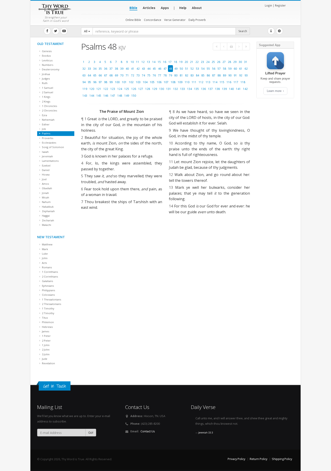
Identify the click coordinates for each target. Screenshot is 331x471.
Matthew (46, 244)
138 (217, 89)
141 (238, 89)
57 (219, 68)
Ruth (44, 83)
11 (137, 62)
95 (89, 82)
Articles (149, 8)
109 (180, 82)
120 (91, 89)
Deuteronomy (50, 69)
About (197, 8)
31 (245, 62)
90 (229, 75)
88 (219, 75)
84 (197, 75)
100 (117, 82)
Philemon (47, 322)
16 (164, 62)
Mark (44, 249)
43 (143, 68)
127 (140, 89)
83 (192, 75)
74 (143, 75)
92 (240, 75)
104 (145, 82)
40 (127, 68)
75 (148, 75)
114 (215, 82)
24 (207, 62)
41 (132, 68)
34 (94, 68)
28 (229, 62)
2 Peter (46, 340)
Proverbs (47, 138)
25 (213, 62)
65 (94, 75)
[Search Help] (271, 31)
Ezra (44, 115)
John (44, 258)
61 (240, 68)
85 (202, 75)
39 (121, 68)
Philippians (48, 290)
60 (235, 68)
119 (84, 89)
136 (203, 89)
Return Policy (258, 459)
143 (84, 95)
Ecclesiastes (48, 142)
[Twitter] (55, 31)
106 (159, 82)
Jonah (45, 193)
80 (175, 75)
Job (43, 129)
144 (91, 95)
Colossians (48, 294)
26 (218, 62)
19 (180, 62)
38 (116, 68)
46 (159, 68)
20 (186, 62)
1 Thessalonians (51, 299)
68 (111, 75)
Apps (165, 8)
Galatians (47, 281)
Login (268, 5)
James (45, 331)
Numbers (47, 65)
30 (240, 62)
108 (173, 82)
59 (229, 68)
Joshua (45, 74)
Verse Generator (175, 20)
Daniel (45, 170)
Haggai (45, 215)
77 (159, 75)
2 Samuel (47, 92)
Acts (44, 262)
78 (165, 75)
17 (170, 62)
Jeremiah (47, 156)
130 (161, 89)
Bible (133, 8)
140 (231, 89)
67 (105, 75)
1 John (45, 345)
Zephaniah (48, 211)
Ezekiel (45, 165)
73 (138, 75)
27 (224, 62)
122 (105, 89)
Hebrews (47, 327)
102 (131, 82)
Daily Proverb (197, 20)
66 (100, 75)
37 (111, 68)
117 (236, 82)
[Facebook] (47, 31)
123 (112, 89)
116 (229, 82)
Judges (45, 78)
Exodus (46, 55)
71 (127, 75)
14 (153, 62)
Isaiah (45, 151)
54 (202, 68)
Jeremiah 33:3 (205, 432)
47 (165, 68)
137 (210, 89)
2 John (45, 349)
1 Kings (45, 96)
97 (100, 82)
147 (112, 95)
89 (224, 75)
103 (138, 82)
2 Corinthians (49, 276)
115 (222, 82)
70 (121, 75)
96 (94, 82)
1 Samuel (47, 87)
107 (166, 82)
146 (105, 95)
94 (84, 82)
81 (181, 75)
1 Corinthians (49, 271)
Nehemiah (47, 119)
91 (235, 75)
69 (116, 75)
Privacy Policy (236, 459)
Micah (45, 197)
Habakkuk (47, 206)
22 (197, 62)
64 (89, 75)
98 (105, 82)
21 (191, 62)
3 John (45, 354)
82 (186, 75)
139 (224, 89)
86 (208, 75)
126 (133, 89)
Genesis (46, 51)
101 (124, 82)
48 (170, 68)
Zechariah (47, 220)
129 (154, 89)
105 (152, 82)
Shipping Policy (282, 459)
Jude (44, 358)
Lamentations (50, 160)
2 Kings (45, 101)
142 (245, 89)
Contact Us (148, 431)
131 (168, 89)
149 (126, 95)
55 (208, 68)
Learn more (274, 91)
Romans (46, 267)
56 (213, 68)
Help (182, 8)
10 (132, 62)
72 (132, 75)
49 (175, 68)
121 (98, 89)
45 (154, 68)
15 (159, 62)
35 (100, 68)
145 (98, 95)
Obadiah (46, 188)
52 (192, 68)
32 (84, 68)
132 (175, 89)
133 (182, 89)
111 (194, 82)
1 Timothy (47, 308)
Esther (45, 124)
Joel (44, 179)
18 (175, 62)
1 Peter (46, 336)
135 (196, 89)
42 (138, 68)
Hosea (45, 174)
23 (202, 62)
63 (84, 75)
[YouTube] (64, 31)
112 (201, 82)
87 (213, 75)
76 (154, 75)
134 (189, 89)
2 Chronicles (49, 110)
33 (89, 68)
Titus (44, 317)
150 (133, 95)
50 (181, 68)
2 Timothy (47, 313)
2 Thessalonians (51, 304)
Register (280, 5)
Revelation (48, 363)
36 (105, 68)
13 (148, 62)
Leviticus (46, 60)
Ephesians (47, 285)
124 (119, 89)
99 (111, 82)
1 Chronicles (49, 106)
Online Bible (133, 20)
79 (170, 75)
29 (234, 62)
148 (119, 95)
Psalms (45, 133)
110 (187, 82)
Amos (45, 183)
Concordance (152, 20)
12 (143, 62)
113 (208, 82)
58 (224, 68)
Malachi (46, 225)
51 (186, 68)
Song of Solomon (52, 147)
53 (197, 68)
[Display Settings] (279, 31)
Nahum (46, 202)
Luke (44, 253)
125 (126, 89)
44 (148, 68)
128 (147, 89)
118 (242, 82)
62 (246, 68)
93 (246, 75)
